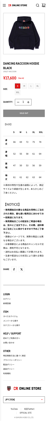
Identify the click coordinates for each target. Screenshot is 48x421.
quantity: (8, 102)
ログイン (7, 298)
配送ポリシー (8, 364)
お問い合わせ (8, 342)
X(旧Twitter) (29, 409)
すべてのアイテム (10, 316)
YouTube (14, 409)
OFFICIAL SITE (26, 413)
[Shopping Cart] (44, 5)
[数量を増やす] (28, 102)
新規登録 (7, 303)
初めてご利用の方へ (11, 338)
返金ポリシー (8, 369)
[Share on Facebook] (14, 269)
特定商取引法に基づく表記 (14, 355)
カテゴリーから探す (11, 325)
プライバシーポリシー (12, 360)
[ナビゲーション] (4, 5)
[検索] (38, 5)
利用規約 (7, 373)
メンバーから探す (10, 320)
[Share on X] (21, 269)
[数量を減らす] (18, 102)
